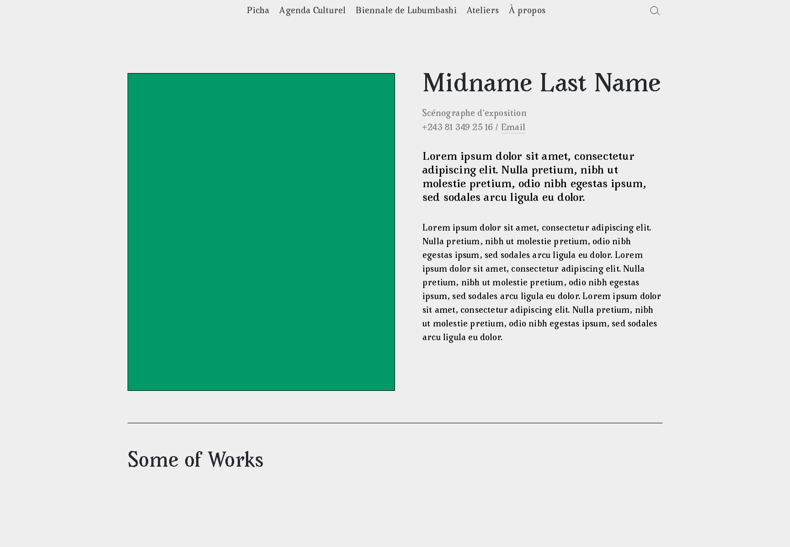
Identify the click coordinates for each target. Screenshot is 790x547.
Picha (258, 11)
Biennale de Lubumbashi (406, 11)
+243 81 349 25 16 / (460, 128)
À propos (527, 11)
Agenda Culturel (312, 11)
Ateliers (483, 11)
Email (513, 128)
